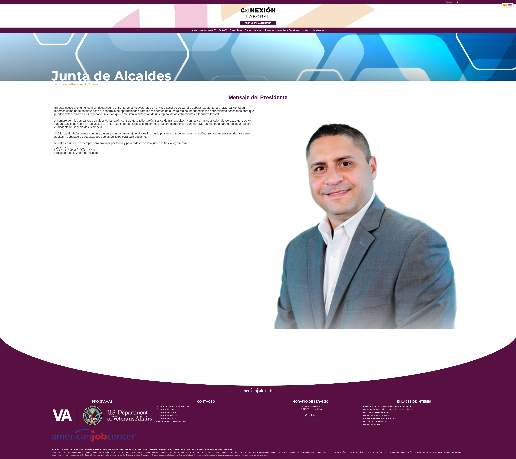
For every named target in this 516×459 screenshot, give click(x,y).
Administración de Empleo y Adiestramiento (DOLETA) (387, 406)
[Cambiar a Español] (505, 4)
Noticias (306, 30)
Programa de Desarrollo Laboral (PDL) (380, 418)
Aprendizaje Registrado (288, 30)
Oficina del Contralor (372, 424)
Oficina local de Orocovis (166, 418)
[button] (208, 31)
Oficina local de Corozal (165, 412)
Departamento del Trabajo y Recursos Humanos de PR (387, 409)
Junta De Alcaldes (67, 84)
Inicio (194, 30)
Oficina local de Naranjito (166, 415)
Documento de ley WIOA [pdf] (376, 412)
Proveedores (236, 30)
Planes (248, 30)
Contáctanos (318, 30)
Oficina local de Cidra (164, 409)
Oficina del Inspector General (376, 415)
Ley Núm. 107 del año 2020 (375, 421)
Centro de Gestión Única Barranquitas (172, 406)
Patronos (269, 30)
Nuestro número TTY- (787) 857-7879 (172, 421)
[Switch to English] (510, 4)
